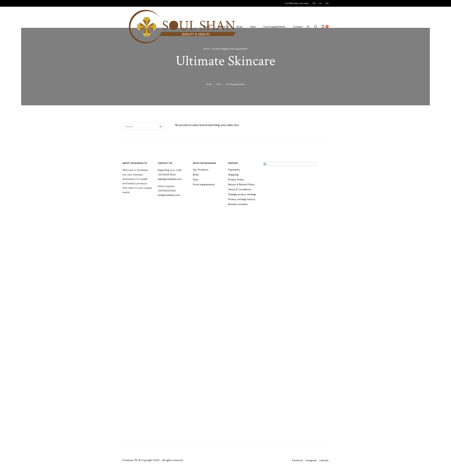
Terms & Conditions (239, 189)
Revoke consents (238, 204)
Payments (234, 169)
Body (240, 26)
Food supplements (274, 26)
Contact (298, 26)
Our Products (200, 169)
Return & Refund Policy (241, 184)
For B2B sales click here (297, 3)
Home (206, 26)
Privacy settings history (241, 199)
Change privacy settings (242, 194)
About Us (223, 26)
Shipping (233, 174)
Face (253, 26)
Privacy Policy (236, 179)
